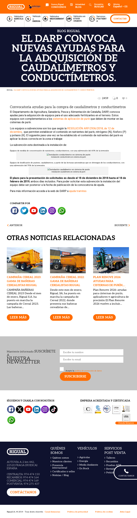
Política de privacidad (77, 512)
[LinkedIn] (42, 211)
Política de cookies (104, 512)
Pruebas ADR (113, 465)
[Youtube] (33, 211)
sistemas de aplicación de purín (71, 118)
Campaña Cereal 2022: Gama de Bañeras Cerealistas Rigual (67, 281)
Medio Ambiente (88, 464)
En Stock (84, 468)
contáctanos (23, 492)
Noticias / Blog (60, 475)
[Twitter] (24, 211)
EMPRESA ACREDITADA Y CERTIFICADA (105, 400)
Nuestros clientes (62, 461)
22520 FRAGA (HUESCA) (22, 465)
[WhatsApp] (62, 211)
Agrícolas (84, 457)
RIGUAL (10, 90)
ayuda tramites (78, 191)
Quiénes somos (60, 457)
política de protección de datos (88, 371)
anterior (15, 225)
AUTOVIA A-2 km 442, (21, 462)
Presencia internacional (59, 466)
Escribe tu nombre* (91, 352)
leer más (18, 317)
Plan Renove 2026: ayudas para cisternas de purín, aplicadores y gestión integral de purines (111, 285)
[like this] (123, 98)
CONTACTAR (120, 18)
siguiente (121, 225)
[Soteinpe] (33, 7)
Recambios (112, 461)
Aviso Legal (125, 512)
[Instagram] (52, 211)
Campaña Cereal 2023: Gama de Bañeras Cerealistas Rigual (24, 281)
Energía (83, 461)
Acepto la (83, 371)
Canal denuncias (52, 512)
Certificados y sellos (63, 471)
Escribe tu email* (91, 360)
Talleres (110, 457)
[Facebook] (15, 211)
